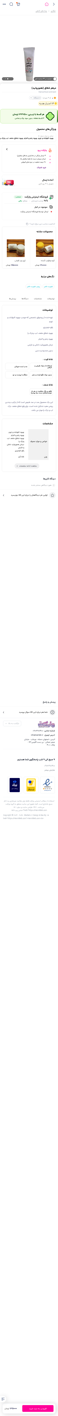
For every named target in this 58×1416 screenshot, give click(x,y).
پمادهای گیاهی (41, 11)
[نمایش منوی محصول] (3, 1399)
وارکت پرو (42, 150)
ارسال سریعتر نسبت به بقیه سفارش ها (33, 159)
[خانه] (47, 4)
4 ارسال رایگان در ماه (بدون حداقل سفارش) (31, 155)
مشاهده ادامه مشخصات (28, 466)
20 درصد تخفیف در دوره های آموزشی (33, 162)
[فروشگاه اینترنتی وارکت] (46, 724)
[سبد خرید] (18, 4)
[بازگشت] (54, 4)
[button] (4, 4)
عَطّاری (53, 11)
